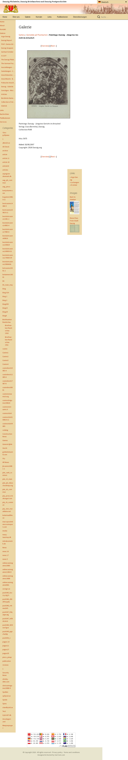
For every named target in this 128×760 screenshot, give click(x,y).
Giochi (4, 448)
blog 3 (4, 300)
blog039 (5, 304)
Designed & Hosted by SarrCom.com (51, 755)
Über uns (16, 17)
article (4, 154)
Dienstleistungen (80, 17)
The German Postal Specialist (8, 63)
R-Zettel (74, 185)
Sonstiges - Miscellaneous (8, 90)
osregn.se (6, 589)
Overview (45, 46)
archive (5, 150)
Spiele (4, 700)
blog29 (5, 312)
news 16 (5, 551)
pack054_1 (6, 638)
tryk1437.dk (6, 715)
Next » (53, 46)
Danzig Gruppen (7, 48)
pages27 (5, 649)
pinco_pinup (7, 657)
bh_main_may (7, 285)
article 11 (5, 158)
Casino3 (5, 360)
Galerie (27, 17)
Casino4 (5, 364)
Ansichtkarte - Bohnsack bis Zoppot (8, 79)
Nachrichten (4, 114)
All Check (5, 147)
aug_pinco (6, 186)
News (4, 547)
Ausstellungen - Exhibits (8, 67)
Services (3, 122)
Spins (4, 703)
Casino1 (5, 352)
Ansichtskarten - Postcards (8, 75)
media (4, 531)
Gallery (22, 35)
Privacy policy (57, 752)
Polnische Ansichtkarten (8, 83)
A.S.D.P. (3, 56)
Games (5, 440)
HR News (5, 462)
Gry (3, 458)
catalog (5, 430)
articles (5, 170)
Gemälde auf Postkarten (37, 35)
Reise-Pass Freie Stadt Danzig (74, 220)
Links (50, 17)
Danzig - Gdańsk (7, 86)
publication (6, 661)
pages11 (5, 646)
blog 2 (4, 296)
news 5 (5, 559)
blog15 (5, 308)
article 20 (5, 162)
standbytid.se (7, 707)
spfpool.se (6, 696)
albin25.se (6, 143)
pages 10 (5, 642)
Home (4, 17)
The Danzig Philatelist (8, 59)
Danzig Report (6, 40)
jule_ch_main (7, 479)
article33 (5, 166)
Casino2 (5, 356)
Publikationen (62, 17)
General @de (7, 444)
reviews (5, 665)
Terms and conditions (72, 752)
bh (3, 281)
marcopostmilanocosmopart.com (7, 524)
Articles (4, 94)
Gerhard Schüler (7, 52)
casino (4, 349)
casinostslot (7, 413)
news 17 (5, 555)
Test (4, 711)
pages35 (5, 653)
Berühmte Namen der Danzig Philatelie (8, 98)
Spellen (5, 692)
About (2, 25)
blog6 (4, 316)
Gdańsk (4, 106)
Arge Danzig (5, 36)
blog (4, 289)
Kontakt (39, 17)
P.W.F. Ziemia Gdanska (8, 44)
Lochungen (75, 182)
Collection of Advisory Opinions (8, 102)
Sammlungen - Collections (8, 71)
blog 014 (5, 292)
